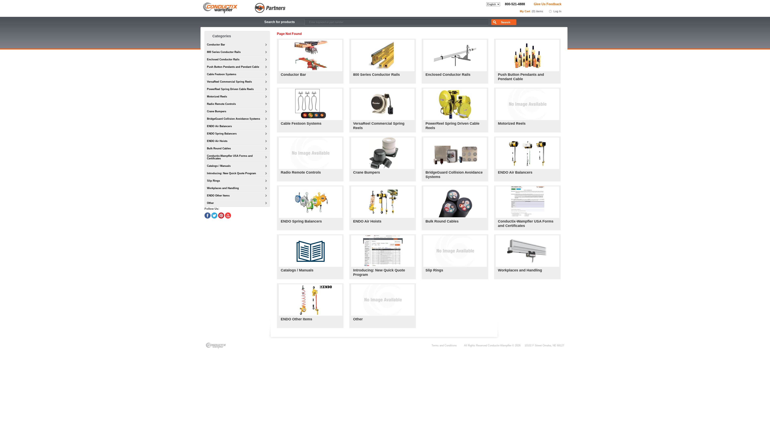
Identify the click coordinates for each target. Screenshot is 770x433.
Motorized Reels (512, 123)
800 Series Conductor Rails (376, 75)
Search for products (279, 22)
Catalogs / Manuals (297, 270)
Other (358, 319)
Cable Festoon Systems (301, 123)
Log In (557, 11)
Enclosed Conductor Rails (448, 75)
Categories (221, 36)
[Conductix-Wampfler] (244, 7)
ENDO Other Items (296, 319)
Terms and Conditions (444, 345)
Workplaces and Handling (520, 270)
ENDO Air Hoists (367, 221)
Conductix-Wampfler (499, 345)
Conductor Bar (293, 75)
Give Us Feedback (547, 4)
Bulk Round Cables (442, 221)
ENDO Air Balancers (515, 172)
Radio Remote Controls (301, 172)
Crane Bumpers (366, 172)
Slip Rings (434, 270)
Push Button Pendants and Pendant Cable (521, 77)
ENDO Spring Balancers (301, 221)
